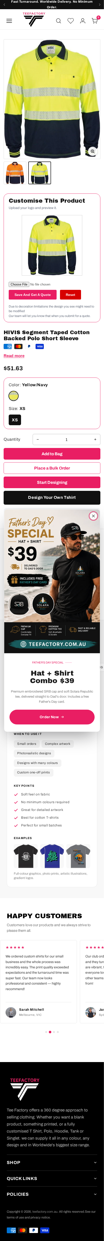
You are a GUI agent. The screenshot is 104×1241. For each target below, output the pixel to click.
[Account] (82, 20)
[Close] (93, 515)
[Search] (58, 20)
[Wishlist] (70, 20)
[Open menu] (9, 20)
